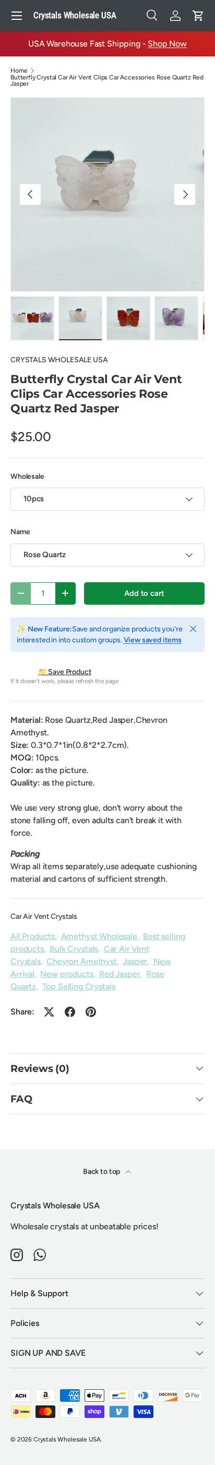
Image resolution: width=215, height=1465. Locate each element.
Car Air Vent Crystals (43, 916)
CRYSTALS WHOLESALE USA (59, 359)
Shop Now (167, 44)
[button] (198, 15)
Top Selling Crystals (78, 986)
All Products (32, 936)
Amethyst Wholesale (99, 936)
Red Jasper (119, 974)
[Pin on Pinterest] (90, 1011)
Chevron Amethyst (81, 961)
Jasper (135, 961)
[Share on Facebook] (69, 1011)
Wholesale (27, 476)
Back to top (102, 1171)
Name (20, 531)
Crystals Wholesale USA (66, 1439)
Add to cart (144, 593)
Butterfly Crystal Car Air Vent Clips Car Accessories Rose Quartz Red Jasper (107, 80)
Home (18, 70)
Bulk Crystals (74, 949)
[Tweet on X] (49, 1011)
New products (66, 974)
